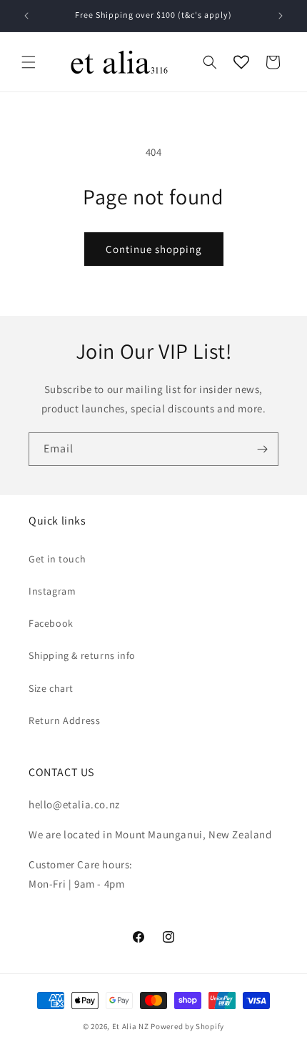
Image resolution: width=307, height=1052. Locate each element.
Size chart (51, 688)
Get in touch (57, 558)
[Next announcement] (280, 15)
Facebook (51, 623)
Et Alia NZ (130, 1026)
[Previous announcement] (26, 15)
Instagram (52, 591)
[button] (28, 62)
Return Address (64, 720)
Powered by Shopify (187, 1026)
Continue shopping (154, 249)
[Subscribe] (262, 449)
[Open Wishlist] (241, 62)
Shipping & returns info (82, 655)
